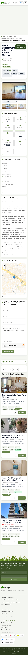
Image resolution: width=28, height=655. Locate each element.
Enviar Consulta (7, 76)
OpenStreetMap (13, 293)
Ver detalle (21, 412)
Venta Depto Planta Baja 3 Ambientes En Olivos (12, 436)
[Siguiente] (24, 91)
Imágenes (7, 70)
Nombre (4, 307)
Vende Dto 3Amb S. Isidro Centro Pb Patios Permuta (12, 479)
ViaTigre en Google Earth (7, 611)
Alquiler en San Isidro (6, 629)
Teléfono (4, 320)
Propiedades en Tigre (6, 625)
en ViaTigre (5, 609)
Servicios (15, 73)
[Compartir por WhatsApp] (10, 369)
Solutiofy (14, 649)
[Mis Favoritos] (16, 3)
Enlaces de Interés (5, 613)
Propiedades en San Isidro (7, 632)
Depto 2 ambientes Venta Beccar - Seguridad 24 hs (12, 521)
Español (5, 635)
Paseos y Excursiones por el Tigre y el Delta (11, 602)
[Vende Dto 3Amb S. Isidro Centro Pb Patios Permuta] (14, 468)
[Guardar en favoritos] (15, 413)
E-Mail (3, 314)
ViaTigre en (9, 639)
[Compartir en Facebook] (3, 369)
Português (21, 635)
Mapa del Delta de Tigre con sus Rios (9, 599)
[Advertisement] (14, 20)
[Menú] (25, 2)
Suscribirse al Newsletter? (9, 341)
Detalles (16, 70)
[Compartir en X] (7, 369)
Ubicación (22, 73)
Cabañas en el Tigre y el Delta (7, 597)
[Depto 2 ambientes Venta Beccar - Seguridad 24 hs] (14, 510)
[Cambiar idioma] (21, 2)
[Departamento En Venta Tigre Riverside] (14, 385)
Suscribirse (14, 579)
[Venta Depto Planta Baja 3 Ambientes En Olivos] (14, 425)
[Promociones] (13, 3)
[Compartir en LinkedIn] (17, 369)
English (13, 635)
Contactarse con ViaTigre (7, 616)
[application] (14, 279)
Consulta (4, 326)
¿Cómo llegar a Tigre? (6, 604)
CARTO (24, 293)
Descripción (6, 73)
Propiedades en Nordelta (7, 622)
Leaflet (7, 293)
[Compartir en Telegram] (13, 369)
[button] (14, 277)
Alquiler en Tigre (4, 627)
